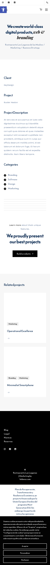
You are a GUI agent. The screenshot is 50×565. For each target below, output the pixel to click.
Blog (6, 429)
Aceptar (25, 546)
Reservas (8, 441)
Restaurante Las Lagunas (25, 472)
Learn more (15, 225)
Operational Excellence (20, 331)
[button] (3, 9)
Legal (6, 433)
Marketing (13, 324)
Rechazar (25, 560)
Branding (12, 378)
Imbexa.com (25, 479)
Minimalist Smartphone (20, 385)
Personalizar (25, 553)
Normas (8, 437)
